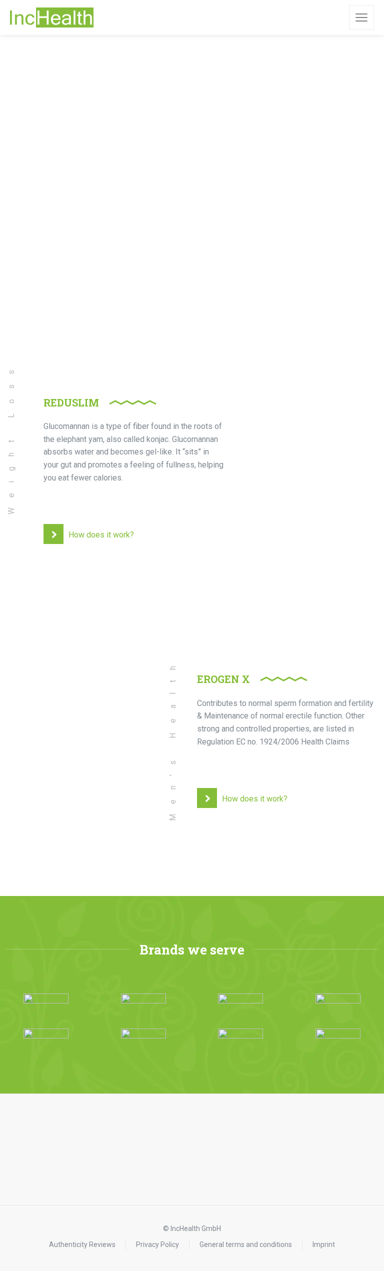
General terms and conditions (246, 1244)
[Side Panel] (361, 17)
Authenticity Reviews (82, 1244)
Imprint (323, 1244)
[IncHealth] (52, 18)
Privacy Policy (157, 1244)
